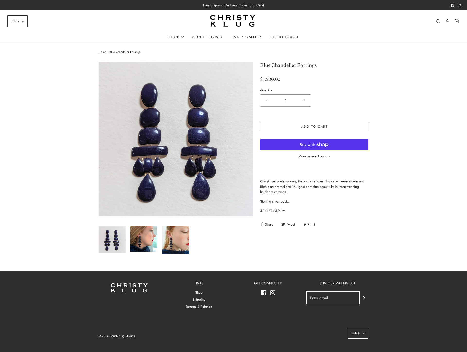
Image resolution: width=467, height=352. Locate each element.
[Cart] (457, 21)
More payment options (314, 156)
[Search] (438, 21)
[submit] (364, 298)
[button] (17, 21)
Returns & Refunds (199, 306)
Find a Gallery (246, 37)
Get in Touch (284, 37)
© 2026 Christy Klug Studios (117, 336)
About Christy (207, 37)
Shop (199, 292)
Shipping (199, 299)
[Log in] (447, 21)
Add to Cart (314, 126)
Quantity (266, 90)
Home (102, 52)
